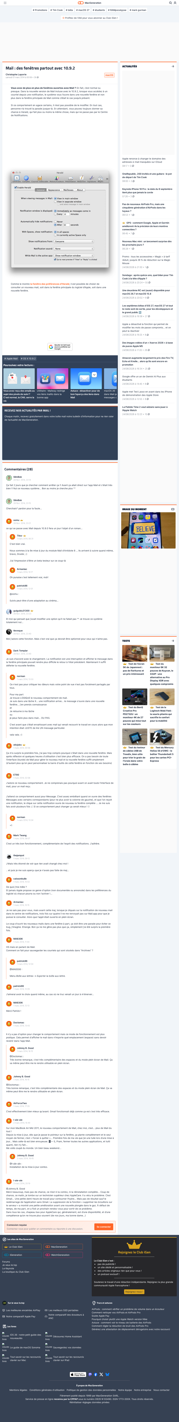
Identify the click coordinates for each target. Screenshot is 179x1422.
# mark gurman (138, 10)
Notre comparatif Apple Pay (20, 1316)
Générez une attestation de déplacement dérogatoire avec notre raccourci (131, 1329)
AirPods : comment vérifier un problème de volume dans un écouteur (128, 1309)
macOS (109, 75)
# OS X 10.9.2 (28, 358)
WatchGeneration (60, 1255)
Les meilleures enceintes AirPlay (23, 1310)
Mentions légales (18, 1390)
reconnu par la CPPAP (66, 1399)
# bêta (69, 10)
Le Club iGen (16, 1246)
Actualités (129, 66)
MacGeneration (59, 1246)
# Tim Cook (56, 10)
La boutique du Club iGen (15, 1271)
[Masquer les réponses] (7, 568)
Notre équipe (125, 1390)
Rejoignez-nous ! (134, 1291)
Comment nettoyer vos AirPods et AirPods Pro (116, 1312)
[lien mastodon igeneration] (90, 1374)
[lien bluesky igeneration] (107, 1374)
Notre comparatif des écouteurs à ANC (66, 1316)
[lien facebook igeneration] (95, 1374)
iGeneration (16, 1255)
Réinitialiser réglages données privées (89, 1402)
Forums (6, 1261)
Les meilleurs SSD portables (63, 1310)
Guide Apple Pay (100, 1315)
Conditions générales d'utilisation (46, 1390)
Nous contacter (161, 1390)
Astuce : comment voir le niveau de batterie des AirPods (121, 1322)
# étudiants (99, 10)
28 (35, 77)
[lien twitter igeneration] (101, 1374)
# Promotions (40, 10)
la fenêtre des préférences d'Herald (49, 284)
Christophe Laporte (16, 74)
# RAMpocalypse (117, 10)
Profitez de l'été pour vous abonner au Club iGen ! (91, 17)
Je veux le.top (9, 1265)
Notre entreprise (142, 1390)
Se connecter (104, 1226)
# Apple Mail (11, 358)
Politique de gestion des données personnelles (91, 1390)
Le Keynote (8, 1268)
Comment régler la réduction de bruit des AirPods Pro (120, 1325)
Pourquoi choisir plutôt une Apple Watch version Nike (119, 1319)
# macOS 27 (82, 10)
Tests (126, 641)
